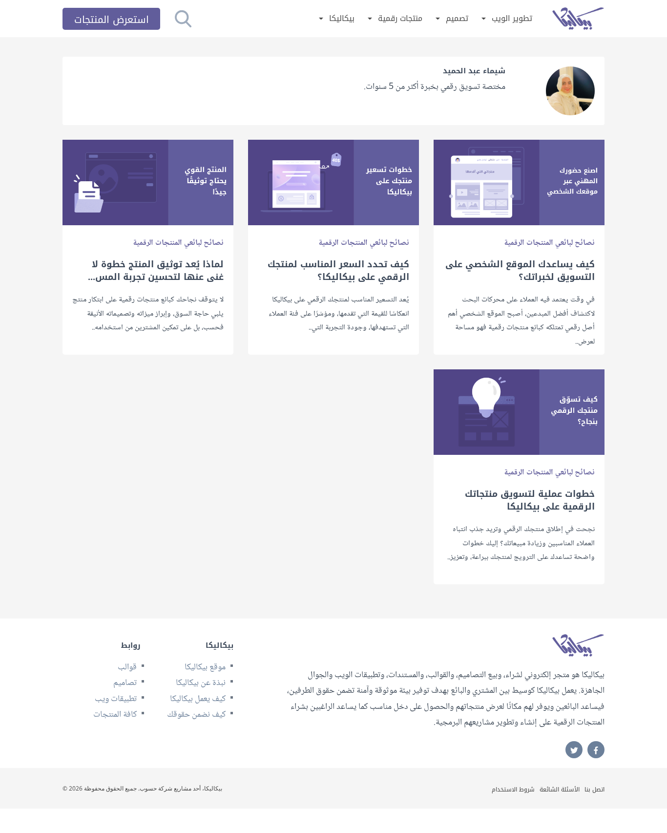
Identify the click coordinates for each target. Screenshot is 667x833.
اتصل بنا (594, 789)
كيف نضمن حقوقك (196, 714)
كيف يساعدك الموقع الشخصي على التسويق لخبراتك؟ (520, 270)
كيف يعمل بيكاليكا (198, 699)
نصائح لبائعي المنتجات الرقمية (549, 243)
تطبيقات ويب (116, 699)
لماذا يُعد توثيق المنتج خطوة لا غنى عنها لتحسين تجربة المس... (156, 270)
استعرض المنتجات (111, 19)
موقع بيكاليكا (205, 667)
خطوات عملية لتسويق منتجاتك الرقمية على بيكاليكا (530, 500)
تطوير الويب (512, 19)
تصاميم (125, 683)
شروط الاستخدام (513, 789)
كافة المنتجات (115, 714)
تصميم (457, 19)
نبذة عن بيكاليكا (201, 683)
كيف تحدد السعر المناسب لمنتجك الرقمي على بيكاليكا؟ (338, 270)
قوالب (127, 667)
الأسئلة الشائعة (560, 789)
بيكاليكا (341, 19)
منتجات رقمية (400, 19)
